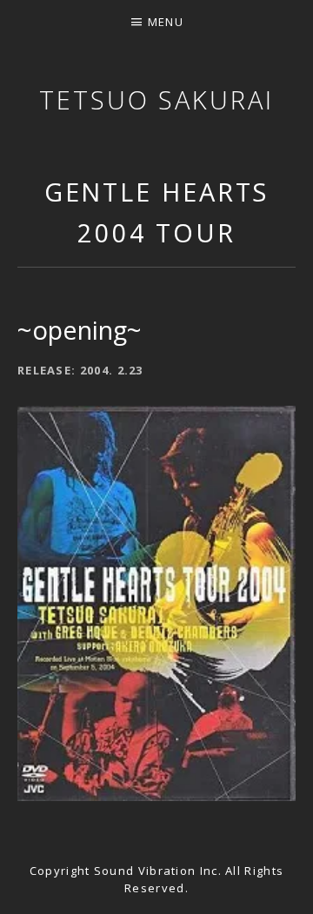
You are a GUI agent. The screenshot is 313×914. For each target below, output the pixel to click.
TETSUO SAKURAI (156, 99)
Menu (165, 22)
